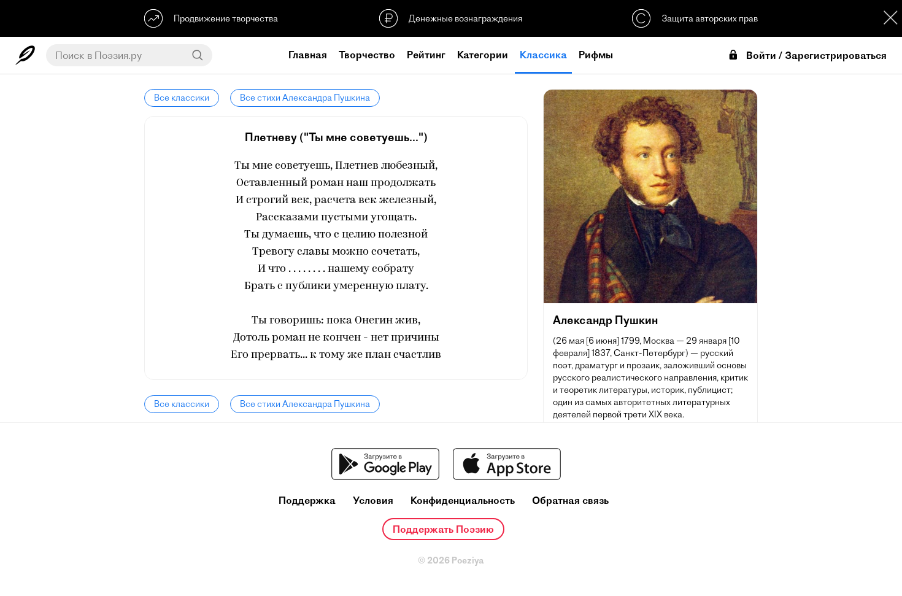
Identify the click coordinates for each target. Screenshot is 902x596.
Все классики (181, 97)
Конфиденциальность (463, 500)
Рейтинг (426, 54)
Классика (543, 54)
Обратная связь (570, 500)
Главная (307, 54)
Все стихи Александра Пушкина (305, 97)
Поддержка (307, 500)
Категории (482, 54)
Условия (373, 500)
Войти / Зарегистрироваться (816, 55)
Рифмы (596, 54)
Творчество (367, 54)
